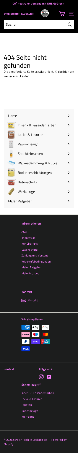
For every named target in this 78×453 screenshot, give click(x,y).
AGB (24, 232)
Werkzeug (27, 416)
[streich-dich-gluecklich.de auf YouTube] (49, 376)
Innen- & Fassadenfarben (37, 393)
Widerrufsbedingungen (36, 261)
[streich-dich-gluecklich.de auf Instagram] (41, 376)
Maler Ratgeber (31, 267)
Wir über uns (29, 243)
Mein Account (30, 273)
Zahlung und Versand (35, 255)
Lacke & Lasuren (31, 399)
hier (65, 71)
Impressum (28, 238)
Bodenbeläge (29, 411)
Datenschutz (29, 249)
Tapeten (26, 405)
